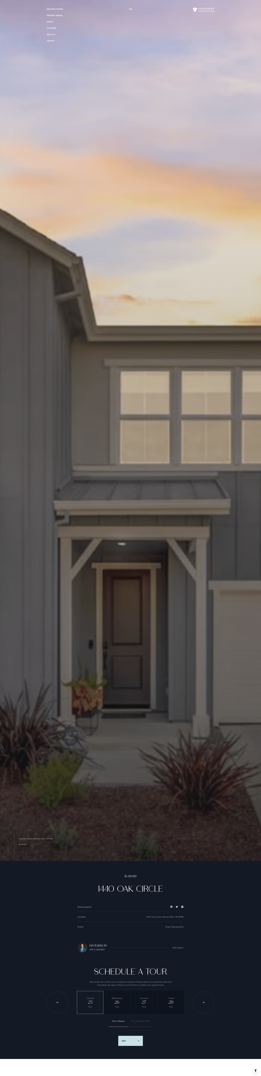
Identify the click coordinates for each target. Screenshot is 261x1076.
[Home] (203, 10)
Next (124, 1041)
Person (118, 1021)
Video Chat (140, 1021)
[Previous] (58, 1002)
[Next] (203, 1002)
